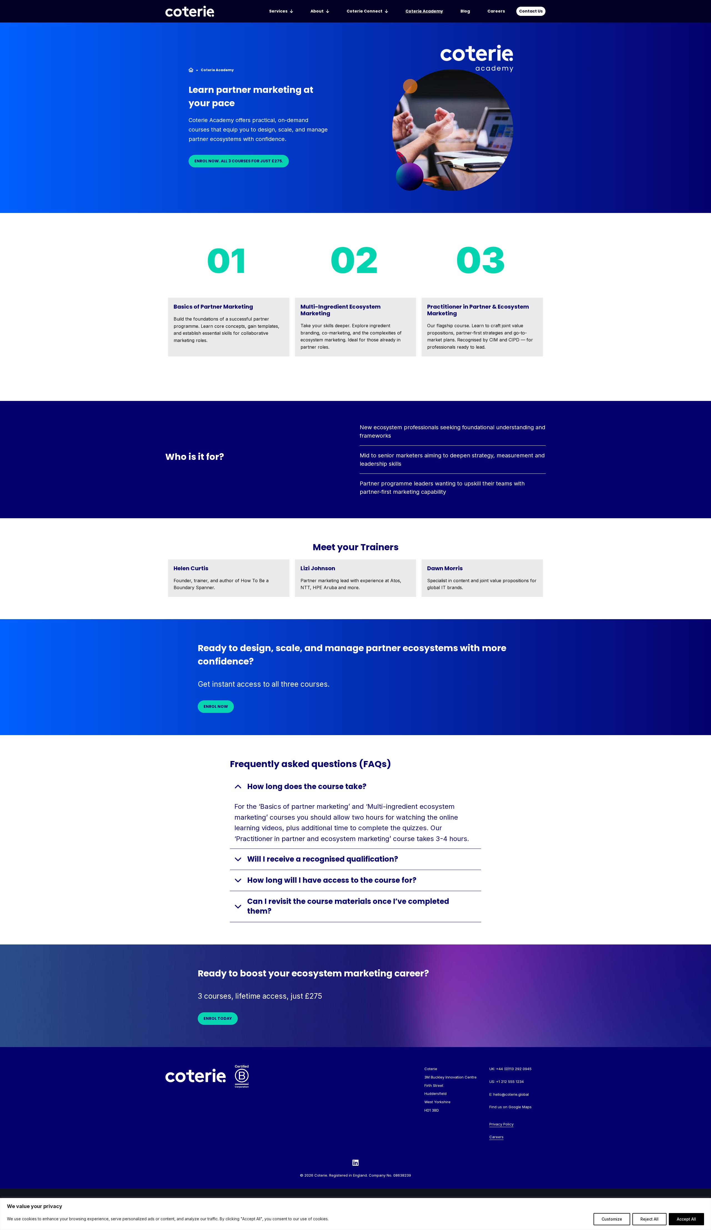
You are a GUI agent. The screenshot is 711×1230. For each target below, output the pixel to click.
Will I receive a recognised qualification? (323, 859)
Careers (496, 11)
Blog (465, 11)
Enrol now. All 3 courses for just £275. (238, 161)
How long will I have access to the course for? (331, 880)
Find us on (510, 1107)
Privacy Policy (501, 1124)
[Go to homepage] (189, 11)
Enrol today (218, 1018)
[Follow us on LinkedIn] (355, 1162)
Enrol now (216, 706)
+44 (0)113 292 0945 (514, 1069)
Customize (612, 1219)
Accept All (686, 1219)
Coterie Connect (364, 11)
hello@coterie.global (511, 1094)
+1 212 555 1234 (510, 1081)
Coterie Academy (424, 11)
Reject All (649, 1219)
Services (278, 11)
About (317, 11)
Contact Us (531, 11)
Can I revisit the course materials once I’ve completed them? (348, 906)
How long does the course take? (307, 787)
